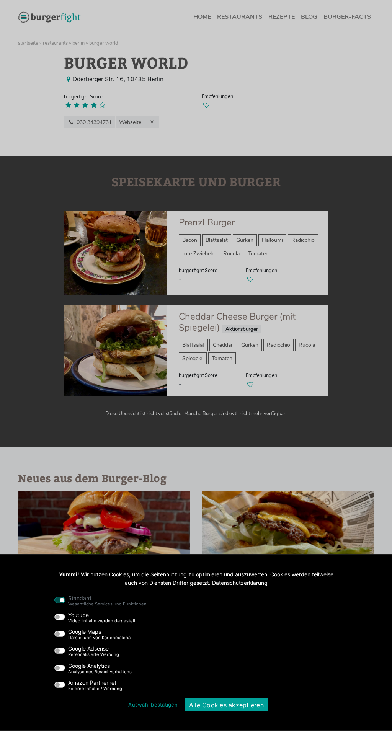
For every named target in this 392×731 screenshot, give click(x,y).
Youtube (102, 617)
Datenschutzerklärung (240, 582)
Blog (309, 17)
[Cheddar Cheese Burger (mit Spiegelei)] (115, 350)
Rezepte (281, 17)
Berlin (78, 43)
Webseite (130, 122)
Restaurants (239, 17)
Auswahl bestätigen (153, 705)
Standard (107, 601)
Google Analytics (100, 668)
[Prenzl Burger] (115, 252)
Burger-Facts (347, 17)
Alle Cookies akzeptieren (226, 705)
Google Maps (100, 634)
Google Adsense (93, 651)
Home (202, 17)
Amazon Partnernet (95, 685)
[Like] (206, 105)
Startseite (28, 43)
